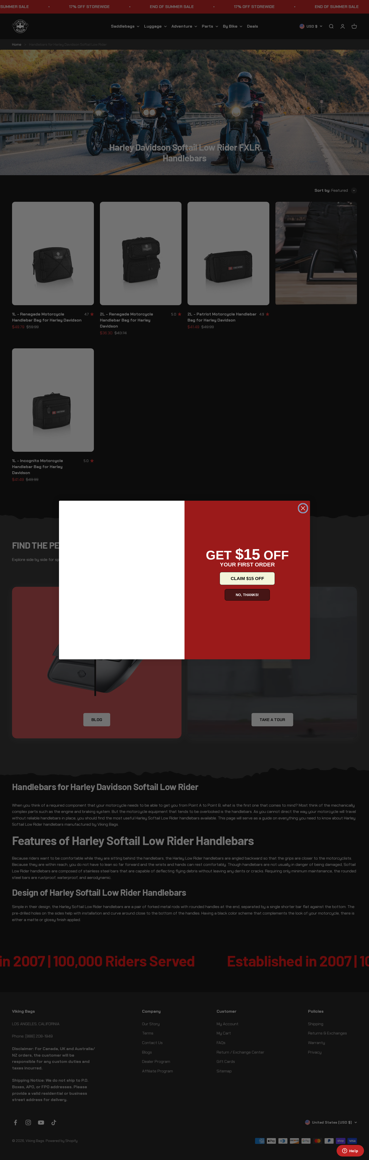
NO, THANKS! (247, 595)
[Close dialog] (303, 508)
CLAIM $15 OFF (247, 578)
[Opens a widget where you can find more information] (350, 1151)
